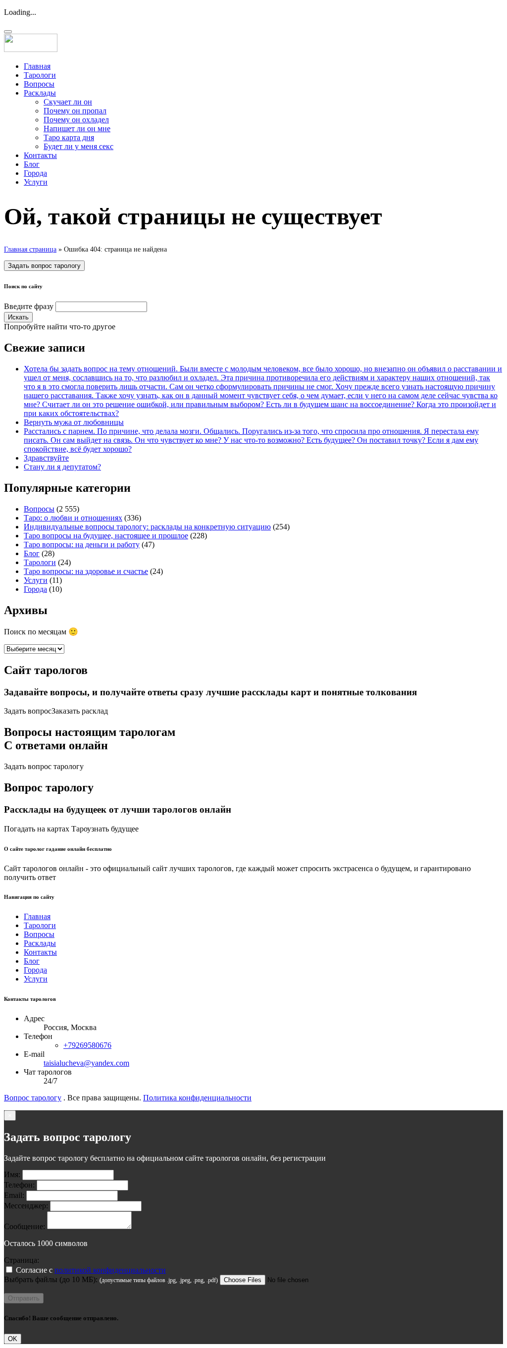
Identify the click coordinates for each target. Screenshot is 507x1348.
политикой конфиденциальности (110, 1270)
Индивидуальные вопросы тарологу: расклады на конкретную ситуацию (147, 526)
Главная (37, 66)
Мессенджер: (26, 1205)
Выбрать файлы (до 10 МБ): (51, 1279)
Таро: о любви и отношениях (73, 518)
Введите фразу (28, 306)
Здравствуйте (46, 458)
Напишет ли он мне (77, 128)
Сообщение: (24, 1226)
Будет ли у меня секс (78, 146)
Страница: (21, 1260)
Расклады (40, 93)
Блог (32, 164)
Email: (14, 1195)
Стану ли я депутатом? (62, 467)
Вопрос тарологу (32, 1097)
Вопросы (39, 84)
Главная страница (30, 249)
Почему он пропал (75, 110)
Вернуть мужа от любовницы (74, 422)
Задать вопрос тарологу (44, 265)
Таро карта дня (69, 137)
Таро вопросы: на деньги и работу (82, 544)
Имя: (12, 1174)
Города (35, 173)
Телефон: (19, 1185)
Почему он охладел (76, 119)
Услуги (36, 182)
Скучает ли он (68, 102)
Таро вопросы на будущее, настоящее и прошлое (106, 535)
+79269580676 (87, 1045)
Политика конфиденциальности (197, 1097)
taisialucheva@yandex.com (86, 1063)
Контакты (40, 155)
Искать (18, 317)
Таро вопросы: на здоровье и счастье (86, 571)
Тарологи (40, 75)
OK (12, 1339)
